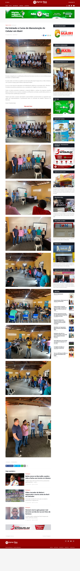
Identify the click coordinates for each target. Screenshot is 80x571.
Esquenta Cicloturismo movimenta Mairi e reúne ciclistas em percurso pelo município (59, 321)
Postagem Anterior (10, 536)
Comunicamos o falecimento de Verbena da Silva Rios (61, 301)
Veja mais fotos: (28, 106)
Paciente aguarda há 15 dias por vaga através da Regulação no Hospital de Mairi (60, 315)
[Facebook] (43, 35)
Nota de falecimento (58, 294)
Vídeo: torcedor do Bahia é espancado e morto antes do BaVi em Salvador (37, 494)
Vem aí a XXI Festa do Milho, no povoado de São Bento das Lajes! (61, 354)
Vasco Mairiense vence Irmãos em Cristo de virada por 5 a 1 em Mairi (60, 342)
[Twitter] (46, 35)
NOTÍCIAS (56, 547)
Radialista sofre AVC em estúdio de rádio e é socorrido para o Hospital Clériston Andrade (60, 335)
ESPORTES (61, 547)
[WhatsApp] (50, 35)
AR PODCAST (15, 5)
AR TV (10, 5)
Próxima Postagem (46, 536)
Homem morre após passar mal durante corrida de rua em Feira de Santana (37, 512)
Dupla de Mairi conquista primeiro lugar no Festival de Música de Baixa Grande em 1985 (60, 308)
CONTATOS (26, 5)
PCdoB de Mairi (14, 462)
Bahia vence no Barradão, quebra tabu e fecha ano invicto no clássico (38, 477)
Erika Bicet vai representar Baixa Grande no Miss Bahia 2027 (60, 328)
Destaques (14, 25)
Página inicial (8, 25)
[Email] (48, 35)
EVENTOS (21, 5)
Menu (8, 2)
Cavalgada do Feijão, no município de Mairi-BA (59, 347)
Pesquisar (70, 2)
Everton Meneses (17, 547)
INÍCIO (7, 5)
